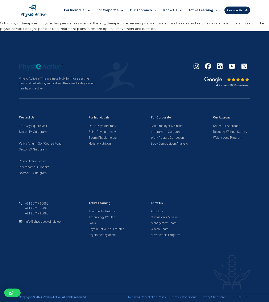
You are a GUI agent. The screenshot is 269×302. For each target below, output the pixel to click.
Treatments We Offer (102, 211)
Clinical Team (160, 229)
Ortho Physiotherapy (102, 126)
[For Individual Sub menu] (88, 10)
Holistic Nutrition (100, 143)
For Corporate (108, 10)
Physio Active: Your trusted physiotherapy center (106, 232)
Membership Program (165, 235)
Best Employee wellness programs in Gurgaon (167, 128)
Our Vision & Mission (165, 217)
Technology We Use (102, 217)
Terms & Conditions (183, 297)
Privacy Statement (213, 297)
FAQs (92, 223)
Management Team (164, 223)
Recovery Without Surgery (230, 131)
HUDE (246, 297)
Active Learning (201, 10)
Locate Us (235, 10)
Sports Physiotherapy (103, 137)
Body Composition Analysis (169, 143)
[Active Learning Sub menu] (216, 10)
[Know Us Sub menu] (180, 10)
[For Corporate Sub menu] (122, 10)
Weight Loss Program (227, 137)
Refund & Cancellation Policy (147, 297)
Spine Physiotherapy (102, 131)
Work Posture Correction (167, 137)
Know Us (170, 10)
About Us (157, 211)
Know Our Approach (226, 126)
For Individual (74, 10)
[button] (12, 293)
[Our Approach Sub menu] (155, 10)
